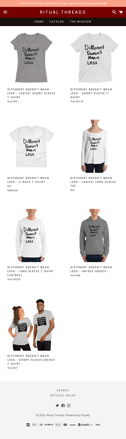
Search (63, 390)
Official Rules (63, 395)
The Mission (81, 21)
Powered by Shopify (77, 415)
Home (39, 21)
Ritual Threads (63, 12)
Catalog (56, 21)
